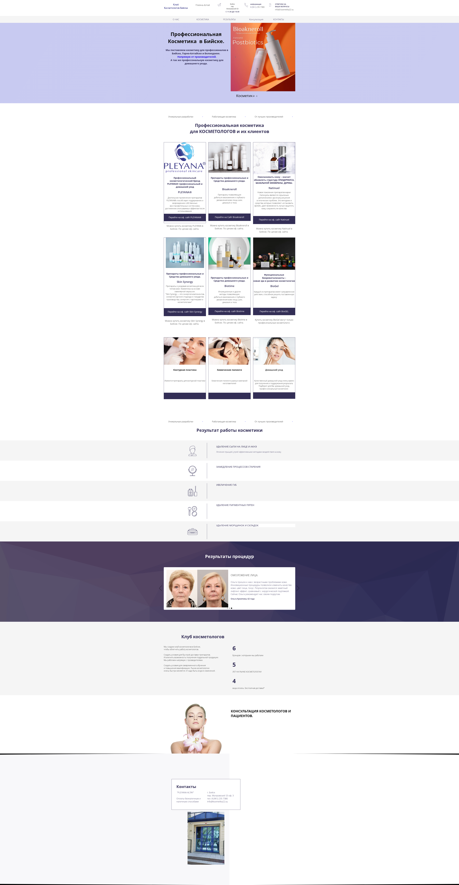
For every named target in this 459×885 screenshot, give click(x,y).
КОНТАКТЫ (278, 19)
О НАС (176, 19)
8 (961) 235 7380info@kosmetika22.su (217, 800)
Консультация (256, 19)
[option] (229, 588)
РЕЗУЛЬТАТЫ (229, 19)
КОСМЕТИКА (203, 19)
